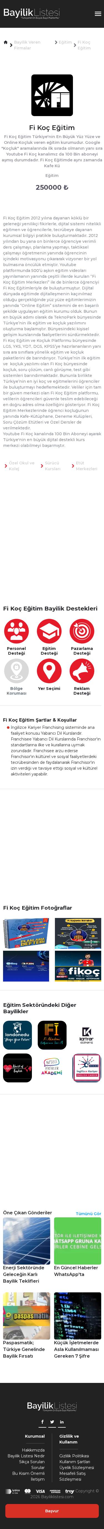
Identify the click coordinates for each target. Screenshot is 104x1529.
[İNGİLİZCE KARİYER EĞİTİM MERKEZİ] (86, 1067)
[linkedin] (62, 1422)
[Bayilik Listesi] (31, 13)
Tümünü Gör (88, 1213)
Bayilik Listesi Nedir (26, 1455)
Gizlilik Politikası (74, 1455)
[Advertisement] (52, 547)
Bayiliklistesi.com (57, 1496)
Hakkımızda (33, 1450)
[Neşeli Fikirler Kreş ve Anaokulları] (52, 1067)
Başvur (52, 1510)
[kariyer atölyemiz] (86, 1034)
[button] (5, 42)
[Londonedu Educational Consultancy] (17, 1034)
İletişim (38, 1479)
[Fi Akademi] (52, 1034)
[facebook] (42, 1422)
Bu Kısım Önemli (28, 1473)
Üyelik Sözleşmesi (76, 1467)
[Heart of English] (17, 1067)
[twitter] (52, 1422)
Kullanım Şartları (74, 1461)
